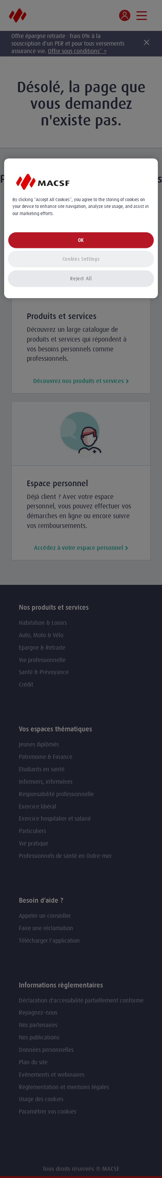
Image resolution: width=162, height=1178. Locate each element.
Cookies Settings (81, 259)
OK (81, 240)
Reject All (81, 278)
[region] (81, 228)
